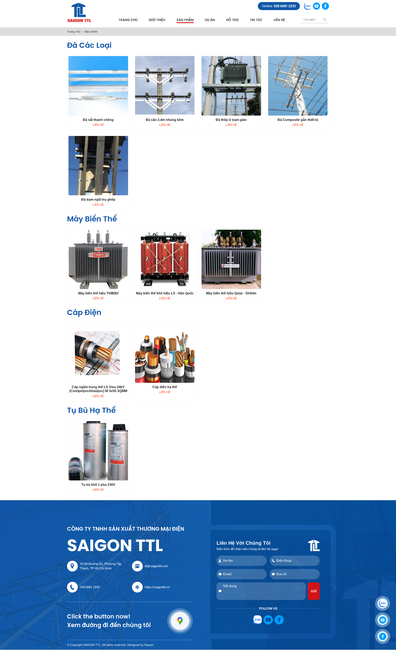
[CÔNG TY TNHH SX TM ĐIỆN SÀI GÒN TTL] (79, 12)
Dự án (210, 20)
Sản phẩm (185, 20)
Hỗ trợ (232, 20)
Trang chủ (128, 20)
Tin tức (256, 20)
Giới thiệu (157, 20)
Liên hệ (279, 20)
